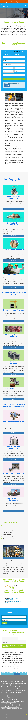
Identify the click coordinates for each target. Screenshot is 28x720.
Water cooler (4, 688)
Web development (5, 706)
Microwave (3, 683)
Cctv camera (21, 686)
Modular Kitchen (20, 701)
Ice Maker (13, 685)
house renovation (4, 692)
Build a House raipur (7, 534)
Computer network (12, 703)
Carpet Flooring (13, 701)
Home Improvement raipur (8, 543)
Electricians (19, 688)
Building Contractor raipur (8, 530)
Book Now (7, 85)
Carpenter (3, 690)
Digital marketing (16, 704)
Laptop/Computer (20, 681)
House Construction (5, 701)
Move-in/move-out (11, 695)
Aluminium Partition (5, 699)
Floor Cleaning (4, 695)
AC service (3, 681)
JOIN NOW (16, 674)
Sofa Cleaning (11, 692)
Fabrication (16, 697)
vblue (5, 6)
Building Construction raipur (9, 525)
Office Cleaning (12, 694)
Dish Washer (9, 686)
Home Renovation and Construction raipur (12, 527)
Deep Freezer (15, 686)
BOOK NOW (13, 209)
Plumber (24, 688)
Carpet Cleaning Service (14, 706)
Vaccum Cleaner (17, 683)
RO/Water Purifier (10, 683)
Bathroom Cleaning (19, 694)
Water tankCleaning (19, 692)
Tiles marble (11, 697)
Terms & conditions (17, 708)
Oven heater (24, 683)
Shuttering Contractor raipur (9, 538)
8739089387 (17, 51)
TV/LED (8, 685)
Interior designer (4, 703)
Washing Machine (9, 681)
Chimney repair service (11, 688)
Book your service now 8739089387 (14, 2)
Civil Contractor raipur (7, 532)
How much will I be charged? (9, 638)
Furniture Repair (22, 690)
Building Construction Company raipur (11, 536)
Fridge (15, 681)
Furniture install (9, 690)
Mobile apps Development (6, 704)
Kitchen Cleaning (4, 694)
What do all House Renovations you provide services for (13, 646)
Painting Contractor (14, 699)
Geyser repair (4, 685)
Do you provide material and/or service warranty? (12, 641)
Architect (21, 697)
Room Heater (4, 686)
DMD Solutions (20, 717)
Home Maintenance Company (20, 714)
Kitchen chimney (4, 697)
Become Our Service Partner (7, 708)
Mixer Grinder (18, 685)
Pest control (18, 695)
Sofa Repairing (16, 690)
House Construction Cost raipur (10, 541)
